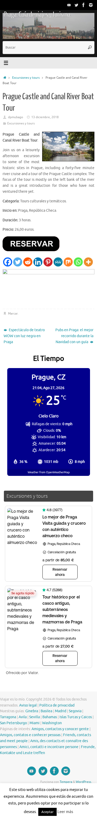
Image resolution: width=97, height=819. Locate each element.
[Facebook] (83, 5)
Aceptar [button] (47, 812)
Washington (52, 723)
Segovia (75, 711)
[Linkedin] (37, 262)
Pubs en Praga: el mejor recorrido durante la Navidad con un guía (74, 336)
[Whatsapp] (78, 262)
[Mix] (68, 262)
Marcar (13, 313)
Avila (23, 717)
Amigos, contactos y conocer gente (60, 729)
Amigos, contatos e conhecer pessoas (30, 735)
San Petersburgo (13, 723)
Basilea (46, 711)
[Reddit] (27, 262)
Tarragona (8, 717)
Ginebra (31, 711)
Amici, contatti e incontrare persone (48, 747)
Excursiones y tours (26, 78)
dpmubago (15, 117)
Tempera (66, 782)
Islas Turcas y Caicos (75, 717)
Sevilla (34, 717)
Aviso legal (28, 705)
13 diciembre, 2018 (45, 117)
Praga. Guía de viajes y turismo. (37, 14)
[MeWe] (58, 262)
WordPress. (84, 782)
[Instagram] (90, 5)
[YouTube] (69, 5)
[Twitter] (76, 5)
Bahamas (49, 717)
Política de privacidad (56, 705)
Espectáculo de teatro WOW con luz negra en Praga (24, 336)
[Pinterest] (48, 262)
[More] (88, 262)
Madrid (60, 711)
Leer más (65, 811)
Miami (34, 723)
